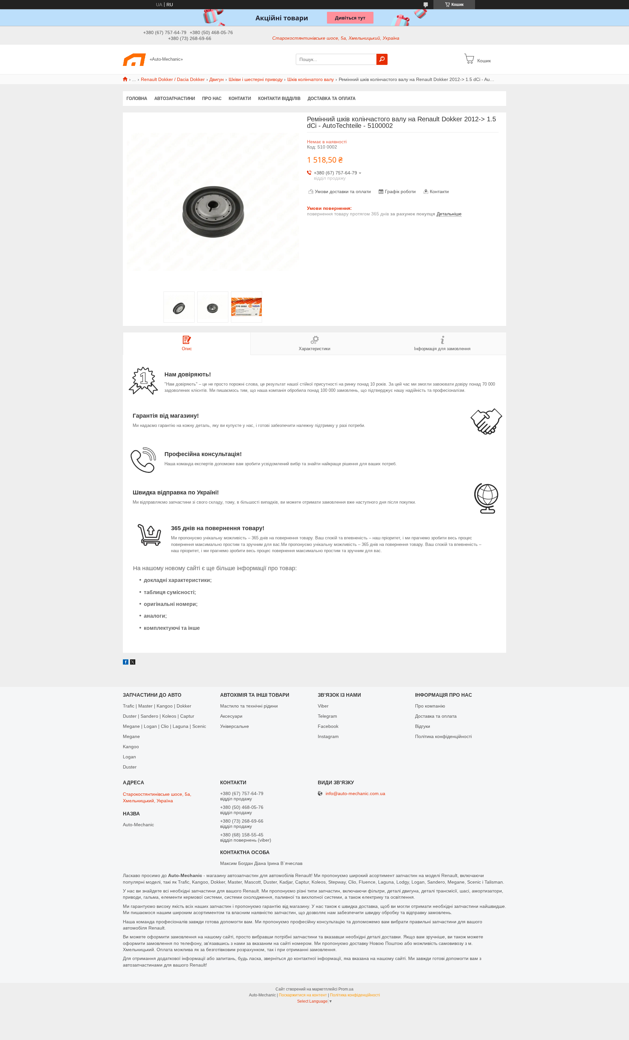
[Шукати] (382, 59)
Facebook (328, 726)
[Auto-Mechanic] (134, 59)
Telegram (327, 716)
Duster (130, 767)
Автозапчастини (174, 98)
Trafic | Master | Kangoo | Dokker (157, 706)
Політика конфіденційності (443, 736)
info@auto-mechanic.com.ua (355, 793)
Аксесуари (231, 716)
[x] (132, 663)
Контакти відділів (279, 98)
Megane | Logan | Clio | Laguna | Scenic (164, 726)
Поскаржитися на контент (303, 995)
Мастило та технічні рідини (249, 706)
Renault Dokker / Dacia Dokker (173, 79)
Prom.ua (345, 989)
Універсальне (234, 726)
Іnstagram (328, 736)
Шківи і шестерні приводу (256, 79)
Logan (129, 756)
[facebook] (125, 663)
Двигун (216, 79)
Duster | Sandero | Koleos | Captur (158, 716)
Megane (131, 736)
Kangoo (131, 746)
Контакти (240, 98)
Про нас (211, 98)
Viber (323, 706)
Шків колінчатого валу (310, 79)
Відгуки (422, 726)
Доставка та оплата (331, 98)
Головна (136, 98)
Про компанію (430, 706)
